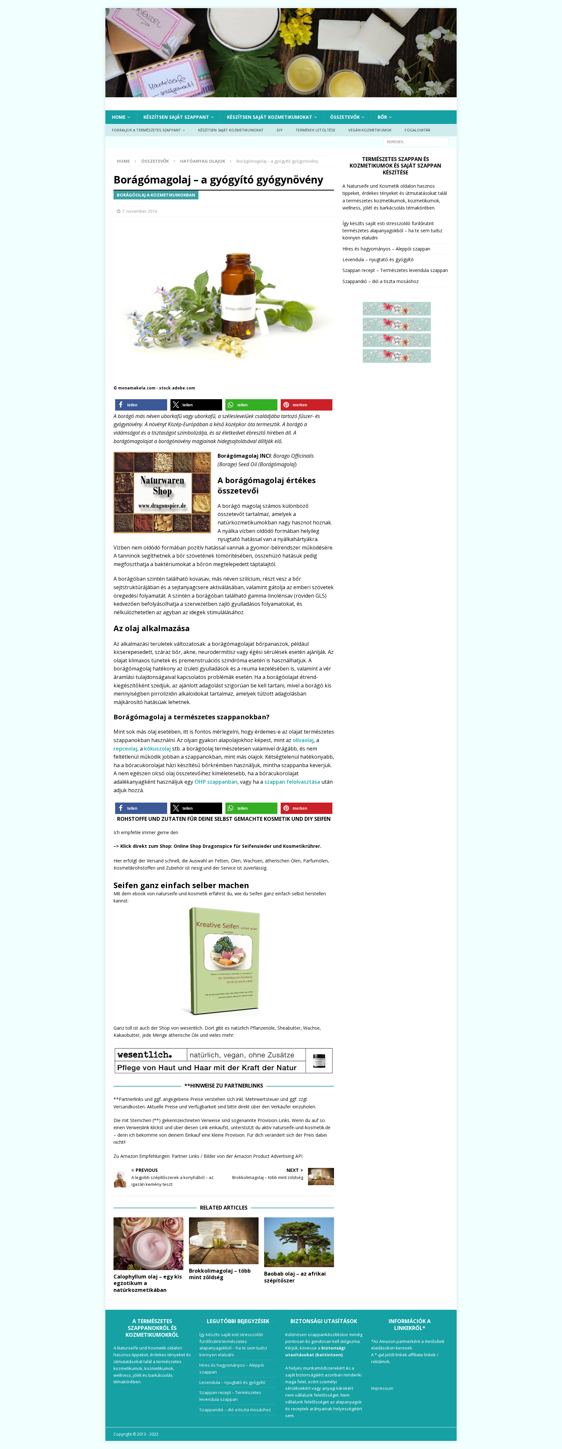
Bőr (382, 117)
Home (119, 117)
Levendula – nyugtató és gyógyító (378, 259)
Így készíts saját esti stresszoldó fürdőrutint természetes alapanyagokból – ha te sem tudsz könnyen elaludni (392, 230)
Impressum (382, 1388)
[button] (141, 405)
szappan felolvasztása (292, 781)
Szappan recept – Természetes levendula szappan (395, 270)
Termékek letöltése (315, 130)
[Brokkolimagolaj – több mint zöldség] (224, 1240)
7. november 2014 (139, 211)
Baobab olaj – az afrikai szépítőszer (295, 1277)
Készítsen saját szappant (176, 117)
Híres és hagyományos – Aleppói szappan (386, 249)
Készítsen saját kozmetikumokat (269, 117)
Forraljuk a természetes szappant (146, 130)
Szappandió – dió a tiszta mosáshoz (380, 281)
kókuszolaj (157, 748)
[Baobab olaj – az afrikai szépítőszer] (299, 1242)
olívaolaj (303, 740)
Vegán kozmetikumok (370, 130)
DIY (280, 130)
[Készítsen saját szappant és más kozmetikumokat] (281, 93)
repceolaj (125, 748)
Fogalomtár (417, 130)
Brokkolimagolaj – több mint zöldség (220, 1274)
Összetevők (345, 117)
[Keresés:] (415, 141)
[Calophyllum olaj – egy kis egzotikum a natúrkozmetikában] (148, 1243)
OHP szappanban (215, 781)
